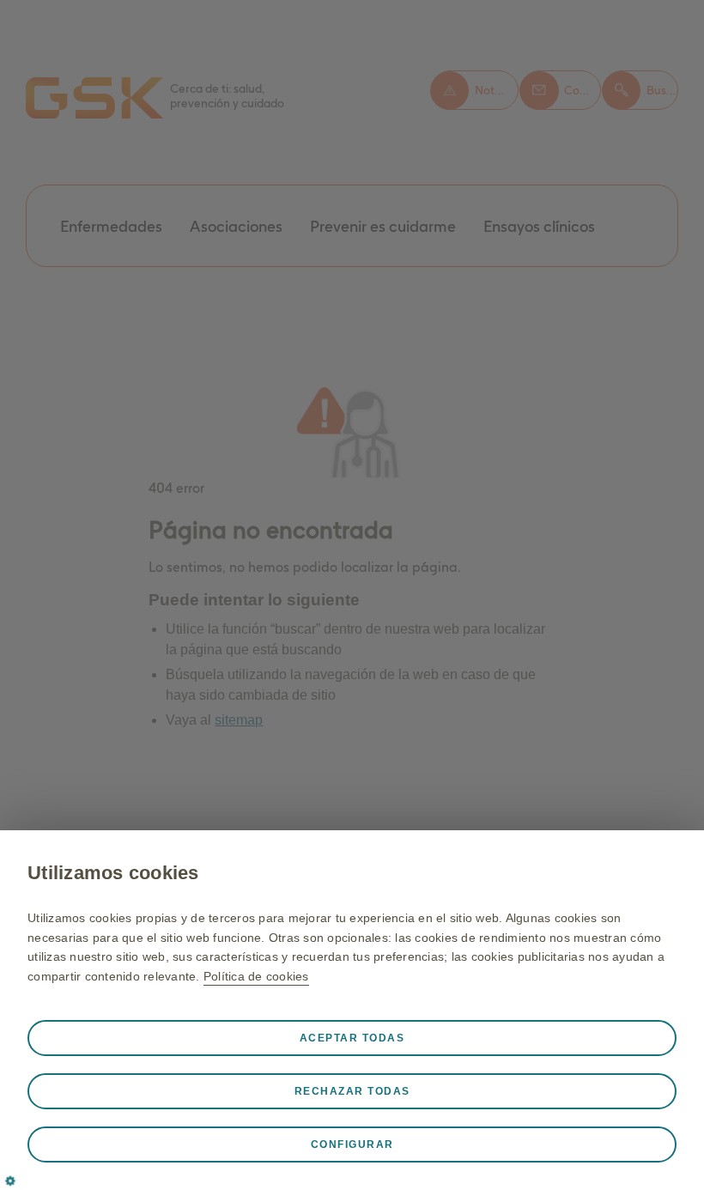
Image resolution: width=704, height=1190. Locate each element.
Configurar (352, 1144)
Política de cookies (256, 976)
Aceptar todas (352, 1038)
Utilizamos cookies (113, 872)
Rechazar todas (352, 1091)
